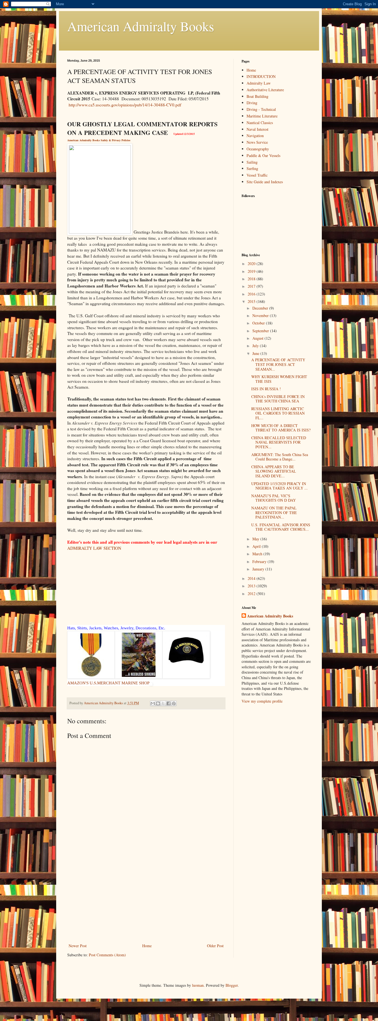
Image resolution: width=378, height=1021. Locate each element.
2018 (252, 278)
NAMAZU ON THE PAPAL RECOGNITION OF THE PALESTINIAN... (274, 512)
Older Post (215, 945)
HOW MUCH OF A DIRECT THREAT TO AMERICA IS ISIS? (280, 428)
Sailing (252, 162)
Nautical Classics (260, 122)
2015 (252, 301)
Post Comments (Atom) (107, 954)
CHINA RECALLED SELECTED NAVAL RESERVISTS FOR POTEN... (278, 442)
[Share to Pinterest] (174, 703)
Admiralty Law (259, 83)
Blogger (232, 985)
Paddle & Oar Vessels (263, 155)
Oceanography (258, 148)
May (256, 538)
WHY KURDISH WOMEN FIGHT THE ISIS (279, 379)
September (261, 330)
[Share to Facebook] (168, 703)
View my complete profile (262, 701)
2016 (252, 294)
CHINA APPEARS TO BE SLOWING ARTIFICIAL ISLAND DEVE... (273, 471)
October (259, 323)
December (260, 308)
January (258, 569)
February (260, 561)
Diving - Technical (261, 109)
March (257, 553)
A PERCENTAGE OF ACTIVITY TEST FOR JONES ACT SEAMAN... (278, 364)
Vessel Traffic (257, 175)
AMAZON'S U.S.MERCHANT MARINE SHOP (108, 682)
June (256, 353)
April (257, 546)
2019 (252, 271)
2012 (252, 593)
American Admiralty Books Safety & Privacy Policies (98, 140)
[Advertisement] (146, 900)
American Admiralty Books (140, 26)
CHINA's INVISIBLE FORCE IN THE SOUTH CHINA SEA (278, 399)
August (258, 338)
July (256, 345)
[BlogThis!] (158, 703)
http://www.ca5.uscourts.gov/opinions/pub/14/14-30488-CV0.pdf (125, 105)
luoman (198, 985)
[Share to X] (163, 703)
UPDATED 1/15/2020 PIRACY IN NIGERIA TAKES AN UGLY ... (279, 486)
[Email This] (153, 703)
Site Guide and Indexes (265, 181)
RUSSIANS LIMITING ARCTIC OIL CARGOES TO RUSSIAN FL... (278, 413)
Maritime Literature (262, 116)
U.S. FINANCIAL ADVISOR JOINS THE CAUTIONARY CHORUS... (280, 527)
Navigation (255, 135)
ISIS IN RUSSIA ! (266, 388)
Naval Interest (257, 129)
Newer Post (78, 945)
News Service (257, 142)
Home (147, 945)
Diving (252, 102)
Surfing (252, 168)
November (261, 315)
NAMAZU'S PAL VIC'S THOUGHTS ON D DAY (273, 498)
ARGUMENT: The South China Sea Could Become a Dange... (279, 457)
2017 (252, 286)
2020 (252, 263)
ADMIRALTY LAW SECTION (94, 548)
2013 (252, 585)
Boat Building (257, 96)
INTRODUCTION (261, 76)
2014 (252, 578)
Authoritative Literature (265, 89)
